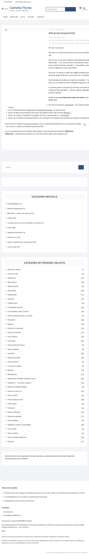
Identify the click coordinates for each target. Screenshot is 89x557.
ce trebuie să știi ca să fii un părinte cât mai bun (24, 223)
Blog (23, 17)
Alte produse (12, 282)
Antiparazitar (12, 295)
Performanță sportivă (15, 400)
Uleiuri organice (13, 433)
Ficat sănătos (12, 337)
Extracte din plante (14, 333)
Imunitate (11, 353)
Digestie (10, 324)
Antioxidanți (12, 291)
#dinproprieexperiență (15, 209)
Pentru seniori (12, 395)
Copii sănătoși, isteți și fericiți (18, 311)
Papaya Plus (31, 110)
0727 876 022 (7, 2)
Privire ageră (12, 404)
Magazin (14, 17)
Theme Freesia (69, 552)
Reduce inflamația (14, 412)
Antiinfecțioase (13, 286)
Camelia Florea (20, 8)
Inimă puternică (13, 362)
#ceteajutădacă (12, 204)
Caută (70, 9)
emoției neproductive (30, 124)
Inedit (9, 228)
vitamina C (67, 113)
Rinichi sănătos (13, 421)
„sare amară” (64, 115)
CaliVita (10, 218)
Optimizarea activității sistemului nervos (22, 379)
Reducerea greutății (14, 416)
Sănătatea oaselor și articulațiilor (19, 425)
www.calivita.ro (24, 527)
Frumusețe (11, 341)
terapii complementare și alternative (20, 242)
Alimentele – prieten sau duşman (19, 213)
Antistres (11, 299)
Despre (31, 17)
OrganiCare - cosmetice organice (19, 383)
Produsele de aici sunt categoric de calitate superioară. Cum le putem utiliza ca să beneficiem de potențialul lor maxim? (44, 493)
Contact (41, 17)
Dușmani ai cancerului (15, 328)
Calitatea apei (12, 303)
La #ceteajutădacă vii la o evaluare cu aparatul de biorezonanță (25, 497)
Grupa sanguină (13, 349)
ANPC (4, 531)
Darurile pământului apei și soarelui (20, 316)
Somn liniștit (12, 429)
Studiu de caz (12, 237)
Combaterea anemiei (15, 307)
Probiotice (11, 408)
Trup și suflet (11, 247)
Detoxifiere (11, 320)
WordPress (83, 552)
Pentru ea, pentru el (14, 391)
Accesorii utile (13, 274)
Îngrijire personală (14, 358)
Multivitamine (12, 374)
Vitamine (11, 442)
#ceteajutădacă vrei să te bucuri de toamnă (19, 501)
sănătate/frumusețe (14, 233)
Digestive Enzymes (46, 110)
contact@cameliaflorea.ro (23, 2)
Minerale (11, 370)
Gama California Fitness (16, 345)
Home (5, 17)
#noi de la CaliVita (14, 270)
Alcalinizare (12, 278)
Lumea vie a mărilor (15, 366)
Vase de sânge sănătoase (17, 437)
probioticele (69, 105)
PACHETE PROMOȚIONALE (17, 387)
